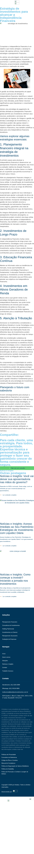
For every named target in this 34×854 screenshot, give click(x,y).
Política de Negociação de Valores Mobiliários (15, 766)
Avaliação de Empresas (9, 639)
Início (3, 653)
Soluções (5, 660)
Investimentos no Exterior (9, 632)
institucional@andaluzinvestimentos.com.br (15, 692)
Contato (4, 667)
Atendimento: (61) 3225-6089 (11, 685)
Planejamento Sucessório (9, 635)
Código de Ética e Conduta (10, 760)
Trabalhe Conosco (7, 671)
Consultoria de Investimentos (11, 625)
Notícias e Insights (7, 664)
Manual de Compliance (8, 763)
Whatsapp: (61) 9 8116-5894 (10, 688)
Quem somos (6, 657)
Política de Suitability (8, 769)
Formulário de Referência (9, 757)
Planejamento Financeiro (9, 622)
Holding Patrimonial (8, 629)
